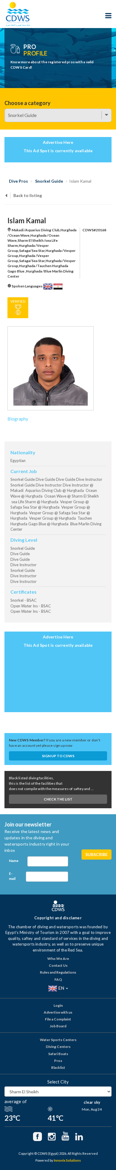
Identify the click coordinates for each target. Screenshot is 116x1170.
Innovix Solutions (67, 1160)
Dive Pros (18, 181)
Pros (58, 1060)
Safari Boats (58, 1054)
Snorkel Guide (49, 181)
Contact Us (58, 965)
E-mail (12, 876)
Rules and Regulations (58, 972)
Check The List (58, 799)
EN (61, 988)
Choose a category (27, 103)
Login (58, 1005)
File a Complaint (58, 1019)
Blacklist (58, 1067)
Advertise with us (58, 1012)
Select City (58, 1081)
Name (13, 860)
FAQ (58, 979)
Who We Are (58, 958)
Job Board (58, 1026)
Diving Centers (58, 1046)
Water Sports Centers (58, 1039)
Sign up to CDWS (58, 756)
